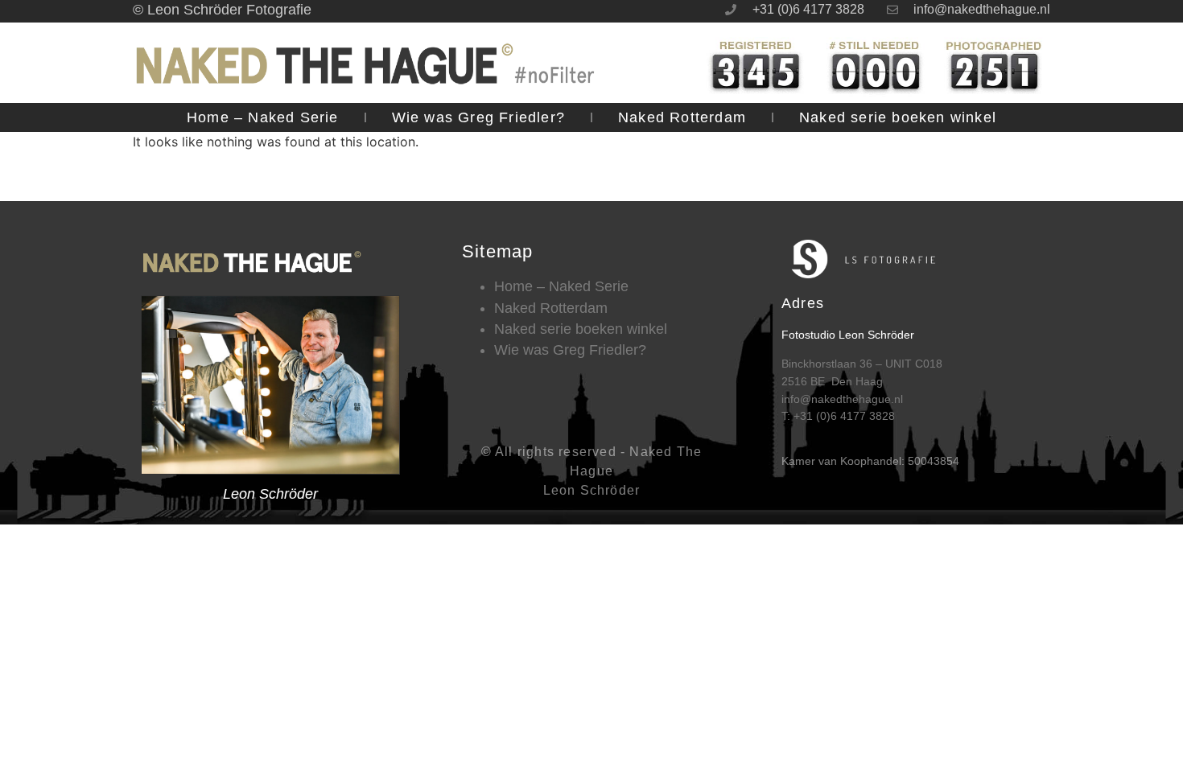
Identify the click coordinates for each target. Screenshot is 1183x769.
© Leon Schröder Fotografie (222, 10)
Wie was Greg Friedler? (478, 117)
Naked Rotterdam (682, 117)
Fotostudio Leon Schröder (847, 334)
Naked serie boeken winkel (897, 117)
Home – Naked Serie (263, 117)
